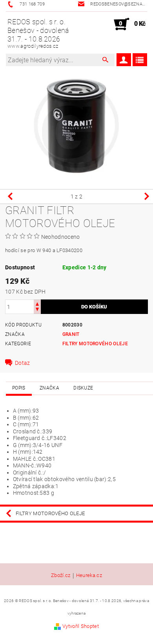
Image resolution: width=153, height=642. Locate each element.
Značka (49, 388)
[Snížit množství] (37, 310)
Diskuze (83, 388)
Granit (71, 334)
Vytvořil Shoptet (80, 626)
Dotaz (22, 363)
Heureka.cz (89, 575)
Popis (19, 388)
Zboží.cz (61, 575)
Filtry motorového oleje (95, 343)
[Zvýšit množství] (37, 303)
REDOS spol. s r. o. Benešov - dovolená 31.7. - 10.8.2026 (38, 33)
